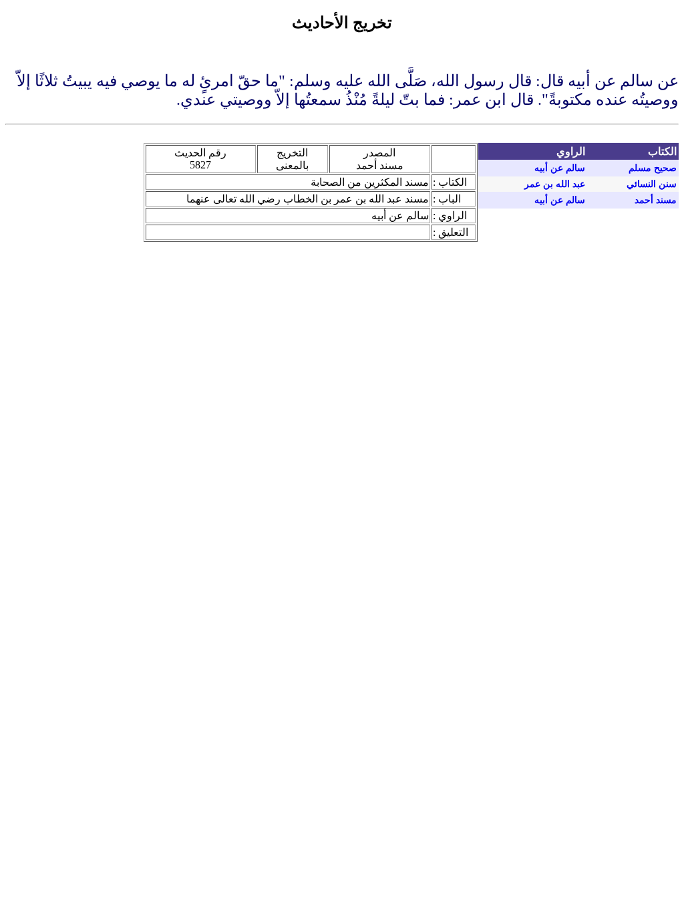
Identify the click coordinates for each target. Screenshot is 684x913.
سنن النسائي (652, 184)
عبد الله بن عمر (554, 184)
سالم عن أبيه (559, 168)
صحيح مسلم (653, 168)
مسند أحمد (656, 200)
